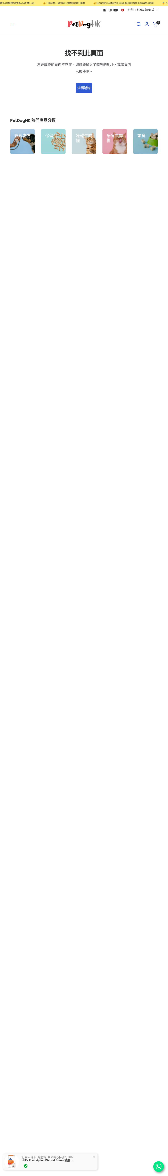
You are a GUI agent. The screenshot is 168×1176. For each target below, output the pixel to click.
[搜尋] (139, 24)
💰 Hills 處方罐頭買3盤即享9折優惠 (55, 3)
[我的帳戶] (147, 24)
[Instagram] (110, 10)
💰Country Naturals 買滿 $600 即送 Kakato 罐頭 (114, 3)
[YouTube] (115, 10)
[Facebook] (105, 10)
